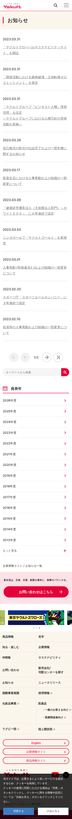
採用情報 (44, 693)
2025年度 (9, 411)
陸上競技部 (45, 729)
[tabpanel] (36, 617)
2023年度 (9, 433)
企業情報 (44, 647)
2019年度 (9, 476)
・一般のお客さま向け (55, 709)
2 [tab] (37, 628)
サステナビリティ (49, 657)
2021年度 (9, 454)
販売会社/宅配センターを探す (51, 670)
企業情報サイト (12, 565)
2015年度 (9, 518)
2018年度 (9, 486)
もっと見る (10, 550)
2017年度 (9, 497)
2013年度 (9, 540)
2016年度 (9, 508)
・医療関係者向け (52, 717)
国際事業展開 (10, 693)
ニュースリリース (49, 682)
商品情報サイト (36, 760)
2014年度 (9, 529)
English (36, 743)
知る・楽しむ (10, 647)
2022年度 (9, 443)
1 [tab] (34, 628)
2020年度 (9, 465)
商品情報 (8, 636)
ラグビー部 (9, 729)
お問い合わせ (10, 670)
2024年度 (9, 422)
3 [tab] (39, 628)
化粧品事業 (9, 703)
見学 (41, 636)
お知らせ (8, 682)
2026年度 (9, 400)
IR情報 (6, 657)
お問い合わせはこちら (36, 592)
